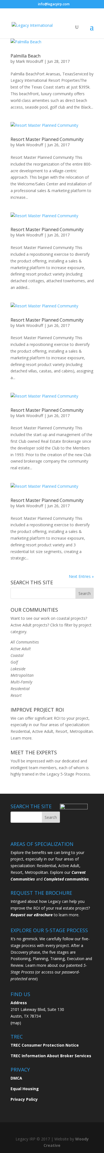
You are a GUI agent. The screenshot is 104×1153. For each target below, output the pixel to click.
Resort (16, 695)
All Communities (25, 642)
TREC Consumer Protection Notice (45, 1045)
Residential (20, 688)
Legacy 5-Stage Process (68, 774)
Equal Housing (25, 1088)
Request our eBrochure (32, 914)
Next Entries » (81, 576)
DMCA (16, 1078)
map (16, 1022)
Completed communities (66, 879)
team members (43, 767)
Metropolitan (22, 675)
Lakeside (18, 668)
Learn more (21, 738)
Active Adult (21, 648)
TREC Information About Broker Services (51, 1055)
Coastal (17, 655)
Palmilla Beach (25, 56)
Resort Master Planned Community (47, 139)
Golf (14, 662)
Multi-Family (21, 682)
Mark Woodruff (29, 61)
